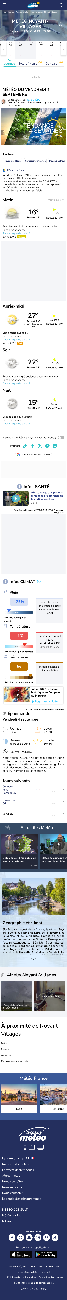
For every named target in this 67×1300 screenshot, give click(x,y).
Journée (9, 64)
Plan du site (52, 1266)
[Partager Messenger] (47, 446)
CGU (32, 1266)
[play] (15, 498)
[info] (38, 582)
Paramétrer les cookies (51, 1277)
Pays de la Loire (22, 12)
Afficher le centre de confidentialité (35, 1283)
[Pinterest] (46, 1237)
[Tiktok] (55, 1237)
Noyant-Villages (50, 12)
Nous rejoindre (12, 1187)
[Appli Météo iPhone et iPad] (21, 1255)
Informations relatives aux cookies (35, 1272)
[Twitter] (20, 1237)
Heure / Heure (28, 64)
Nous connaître (12, 1181)
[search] (61, 5)
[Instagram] (37, 1237)
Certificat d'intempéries (18, 1170)
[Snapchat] (29, 1237)
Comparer (52, 64)
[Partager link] (25, 446)
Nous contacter (12, 1193)
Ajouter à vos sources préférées (35, 454)
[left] (3, 49)
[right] (63, 49)
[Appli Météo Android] (46, 1255)
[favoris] (61, 23)
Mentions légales (17, 1266)
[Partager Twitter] (40, 446)
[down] (33, 958)
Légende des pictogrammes (21, 1199)
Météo (3, 12)
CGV (40, 1266)
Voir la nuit (54, 199)
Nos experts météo (15, 1164)
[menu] (5, 5)
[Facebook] (12, 1237)
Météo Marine (11, 1215)
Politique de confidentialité (21, 1277)
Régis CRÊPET (33, 99)
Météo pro (9, 1221)
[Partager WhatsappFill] (55, 446)
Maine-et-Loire (36, 12)
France (11, 12)
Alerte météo (11, 1176)
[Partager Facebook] (32, 446)
